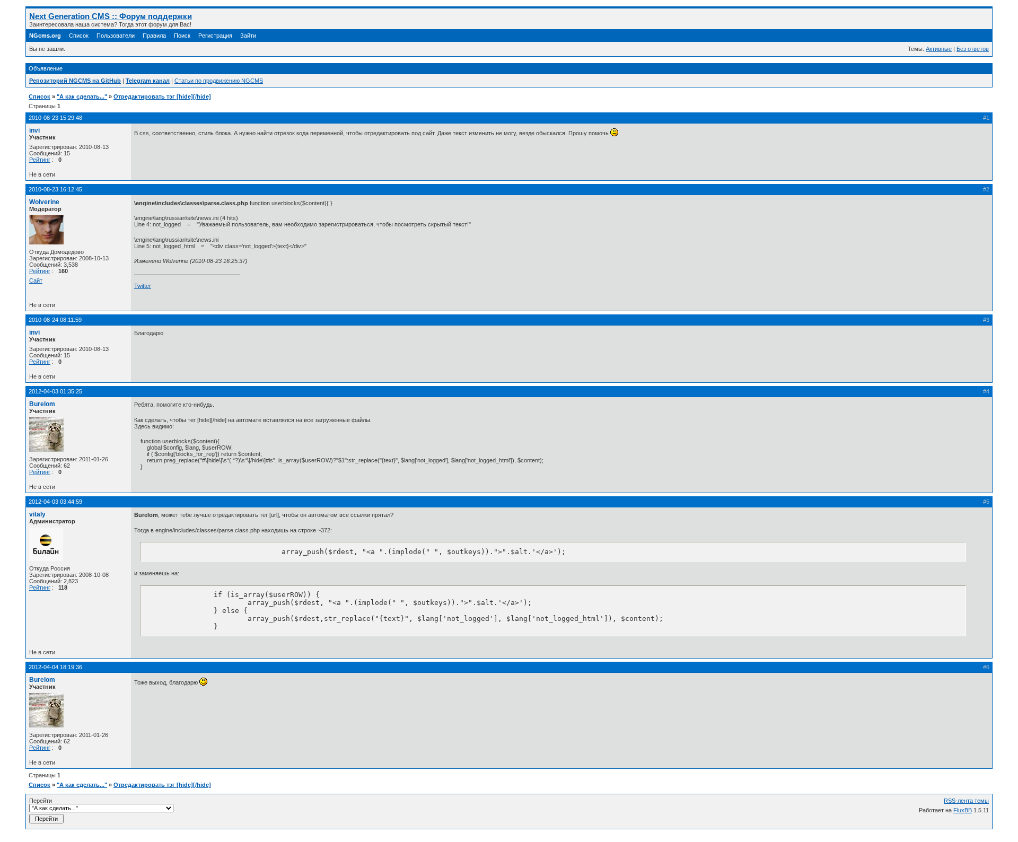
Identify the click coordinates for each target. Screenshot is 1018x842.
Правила (154, 35)
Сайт (35, 280)
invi (34, 130)
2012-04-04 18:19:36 (55, 667)
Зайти (248, 35)
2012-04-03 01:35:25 (55, 391)
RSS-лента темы (966, 800)
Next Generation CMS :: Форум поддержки (110, 16)
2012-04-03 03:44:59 (55, 501)
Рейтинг (39, 159)
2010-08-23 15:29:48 (55, 118)
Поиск (182, 35)
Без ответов (972, 49)
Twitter (142, 286)
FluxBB (962, 810)
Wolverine (44, 202)
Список (79, 35)
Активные (939, 49)
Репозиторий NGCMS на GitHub (75, 80)
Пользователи (115, 35)
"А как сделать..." (82, 96)
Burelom (42, 404)
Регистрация (215, 35)
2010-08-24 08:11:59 (55, 320)
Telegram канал (148, 80)
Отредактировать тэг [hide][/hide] (162, 96)
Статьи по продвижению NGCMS (218, 80)
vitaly (37, 514)
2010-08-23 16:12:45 (55, 189)
